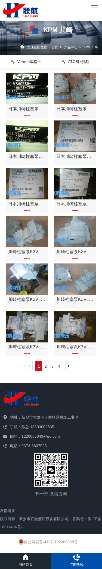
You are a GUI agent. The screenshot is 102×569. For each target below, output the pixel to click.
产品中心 (70, 47)
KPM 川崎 (91, 47)
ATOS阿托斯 (78, 61)
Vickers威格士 (29, 61)
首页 (54, 47)
